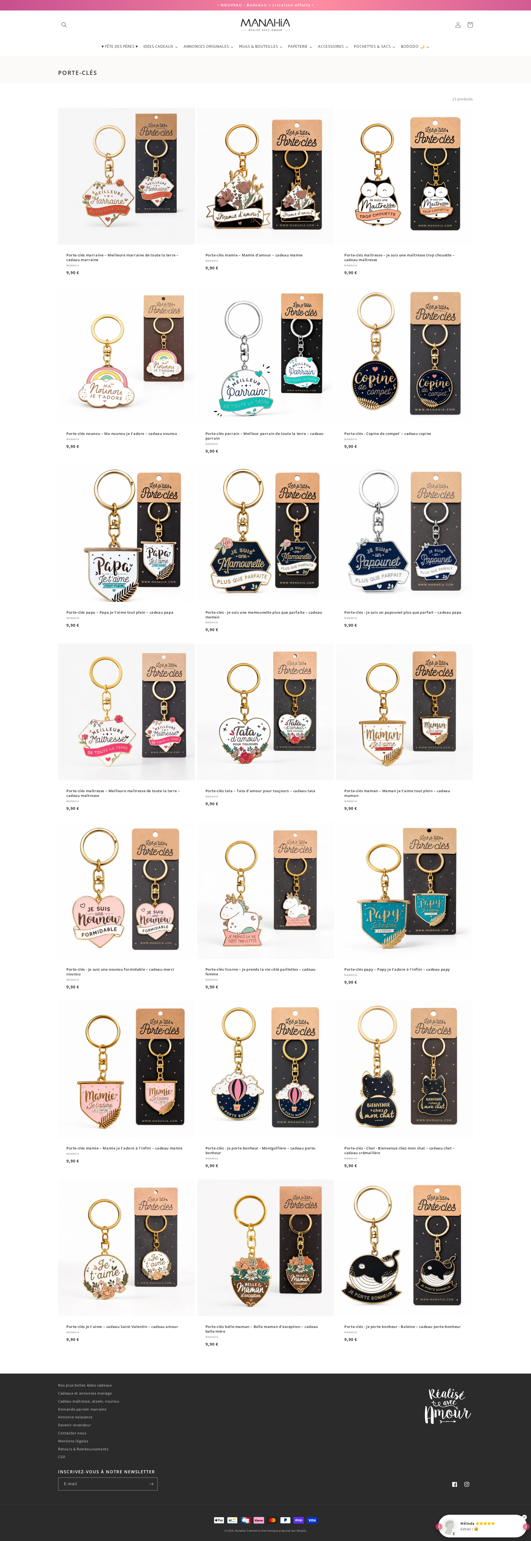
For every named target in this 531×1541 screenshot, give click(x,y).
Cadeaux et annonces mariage (85, 1393)
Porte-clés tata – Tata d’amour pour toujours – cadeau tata (260, 791)
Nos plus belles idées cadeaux (85, 1385)
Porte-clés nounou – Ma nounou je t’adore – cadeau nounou (121, 433)
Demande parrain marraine (82, 1409)
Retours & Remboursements (83, 1449)
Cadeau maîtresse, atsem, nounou (88, 1401)
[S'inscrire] (151, 1483)
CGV (61, 1456)
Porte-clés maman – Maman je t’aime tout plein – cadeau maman (397, 793)
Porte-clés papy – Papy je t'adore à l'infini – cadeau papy (397, 969)
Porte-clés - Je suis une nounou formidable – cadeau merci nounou (120, 971)
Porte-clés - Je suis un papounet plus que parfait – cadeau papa (403, 612)
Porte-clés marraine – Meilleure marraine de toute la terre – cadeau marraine (122, 257)
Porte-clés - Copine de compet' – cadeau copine (387, 433)
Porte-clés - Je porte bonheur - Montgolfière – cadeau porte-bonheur (260, 1150)
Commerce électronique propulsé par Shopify (276, 1530)
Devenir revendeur (74, 1424)
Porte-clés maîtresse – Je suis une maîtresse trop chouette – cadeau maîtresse (399, 257)
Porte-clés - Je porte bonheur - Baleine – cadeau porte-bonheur (402, 1326)
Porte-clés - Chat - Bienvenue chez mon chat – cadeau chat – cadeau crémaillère (399, 1150)
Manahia (240, 1530)
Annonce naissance (75, 1416)
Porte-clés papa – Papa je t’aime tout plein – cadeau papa (119, 612)
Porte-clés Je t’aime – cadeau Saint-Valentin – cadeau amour (122, 1326)
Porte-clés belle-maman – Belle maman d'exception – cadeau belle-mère (261, 1329)
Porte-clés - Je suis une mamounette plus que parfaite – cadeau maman (263, 614)
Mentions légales (73, 1440)
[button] (64, 25)
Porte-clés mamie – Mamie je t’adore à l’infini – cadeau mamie (124, 1148)
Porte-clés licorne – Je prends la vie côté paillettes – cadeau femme (260, 971)
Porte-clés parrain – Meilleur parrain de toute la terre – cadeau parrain (264, 436)
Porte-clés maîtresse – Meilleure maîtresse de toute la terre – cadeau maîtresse (123, 793)
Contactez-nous (72, 1432)
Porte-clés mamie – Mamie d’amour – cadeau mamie (254, 255)
